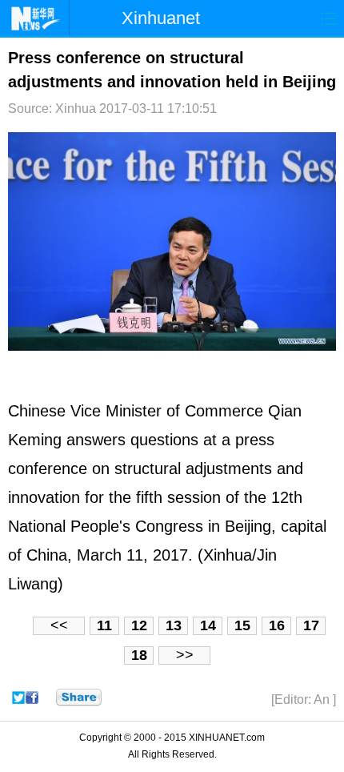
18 (139, 655)
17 (311, 625)
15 (242, 625)
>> (185, 655)
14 (208, 625)
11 (104, 625)
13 (174, 625)
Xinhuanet (161, 18)
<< (59, 625)
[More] (79, 697)
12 (139, 625)
